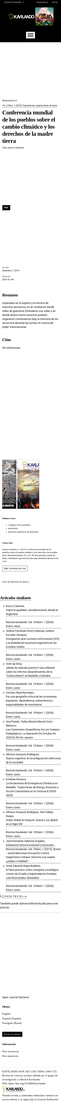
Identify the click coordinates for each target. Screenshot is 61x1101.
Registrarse (42, 2)
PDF (6, 207)
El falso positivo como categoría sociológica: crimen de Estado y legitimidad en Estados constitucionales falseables (32, 873)
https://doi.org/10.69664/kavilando (27, 1083)
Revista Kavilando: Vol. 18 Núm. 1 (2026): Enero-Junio (30, 624)
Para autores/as (10, 1055)
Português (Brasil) (12, 1023)
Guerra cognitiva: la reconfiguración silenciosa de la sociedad (33, 760)
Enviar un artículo (12, 1034)
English (6, 1013)
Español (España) (11, 1018)
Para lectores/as (10, 1051)
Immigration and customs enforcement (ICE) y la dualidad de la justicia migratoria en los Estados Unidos (33, 642)
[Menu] (30, 35)
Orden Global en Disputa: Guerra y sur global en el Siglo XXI (32, 822)
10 (20, 896)
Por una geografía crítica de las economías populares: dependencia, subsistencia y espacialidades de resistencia (31, 700)
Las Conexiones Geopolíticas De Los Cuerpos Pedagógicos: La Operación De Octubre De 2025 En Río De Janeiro (33, 733)
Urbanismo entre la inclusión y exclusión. (30, 845)
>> (25, 896)
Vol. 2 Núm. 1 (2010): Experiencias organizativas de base (29, 105)
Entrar (55, 2)
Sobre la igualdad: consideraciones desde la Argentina (32, 612)
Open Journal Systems (15, 997)
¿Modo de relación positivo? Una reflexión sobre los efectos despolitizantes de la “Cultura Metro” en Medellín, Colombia (30, 671)
